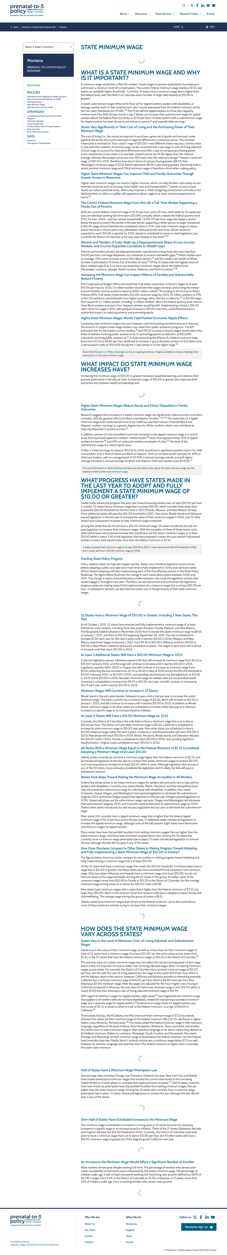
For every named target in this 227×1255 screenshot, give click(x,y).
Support (130, 1230)
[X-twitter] (192, 5)
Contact (89, 1242)
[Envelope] (213, 5)
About (123, 13)
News (129, 1236)
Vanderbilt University (20, 1241)
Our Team (90, 1230)
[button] (210, 27)
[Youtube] (208, 5)
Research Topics (189, 13)
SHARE (177, 27)
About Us (90, 1224)
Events (211, 13)
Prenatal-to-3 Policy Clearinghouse (111, 351)
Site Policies (210, 1250)
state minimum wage (117, 471)
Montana (63, 27)
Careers (89, 1236)
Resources (141, 13)
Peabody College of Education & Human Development (35, 1244)
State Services (163, 13)
